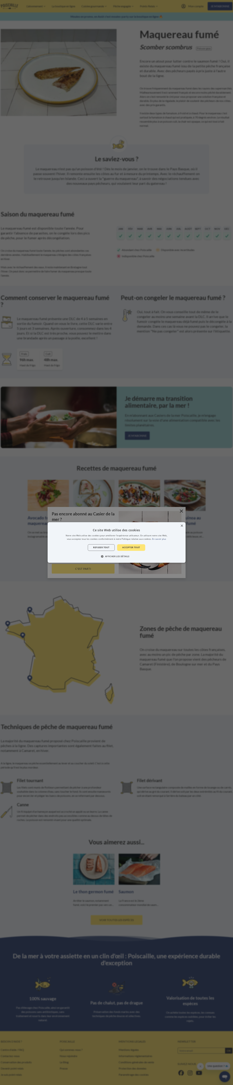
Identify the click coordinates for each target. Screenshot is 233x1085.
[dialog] (117, 542)
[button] (116, 556)
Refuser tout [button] (101, 547)
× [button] (181, 526)
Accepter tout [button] (131, 547)
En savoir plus (159, 539)
